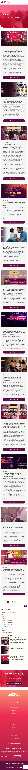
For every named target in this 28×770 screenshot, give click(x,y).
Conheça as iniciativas (13, 683)
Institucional (14, 708)
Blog (3, 614)
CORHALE (4, 618)
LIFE (3, 628)
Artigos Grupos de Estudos (8, 612)
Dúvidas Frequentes (14, 738)
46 (17, 602)
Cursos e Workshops (7, 620)
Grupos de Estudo (6, 626)
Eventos (14, 724)
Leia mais (13, 77)
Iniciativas (14, 727)
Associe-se (14, 716)
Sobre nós (14, 710)
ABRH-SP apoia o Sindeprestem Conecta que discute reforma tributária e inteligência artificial (18, 648)
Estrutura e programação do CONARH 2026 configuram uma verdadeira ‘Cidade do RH (17, 658)
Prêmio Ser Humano (7, 632)
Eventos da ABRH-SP (7, 624)
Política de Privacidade (14, 743)
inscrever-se (17, 756)
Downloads (14, 741)
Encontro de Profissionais (8, 622)
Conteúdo (4, 616)
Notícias (4, 630)
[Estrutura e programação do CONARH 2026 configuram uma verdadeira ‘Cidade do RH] (5, 659)
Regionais (14, 729)
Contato (14, 713)
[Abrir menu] (25, 2)
